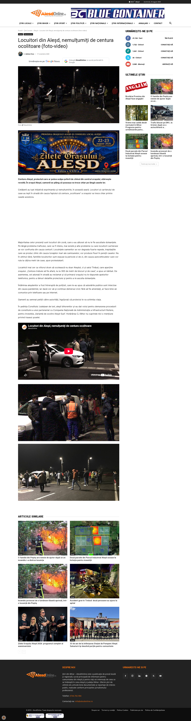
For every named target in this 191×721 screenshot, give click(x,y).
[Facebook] (41, 508)
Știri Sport (59, 23)
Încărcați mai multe (148, 164)
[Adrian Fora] (20, 54)
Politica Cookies (122, 710)
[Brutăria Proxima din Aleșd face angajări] (137, 86)
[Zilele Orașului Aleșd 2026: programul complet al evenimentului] (42, 624)
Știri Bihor (42, 23)
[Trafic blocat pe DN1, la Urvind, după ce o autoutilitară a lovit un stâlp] (162, 112)
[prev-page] (19, 651)
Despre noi (96, 710)
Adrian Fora (30, 54)
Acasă (20, 30)
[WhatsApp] (58, 508)
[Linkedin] (64, 508)
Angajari (143, 23)
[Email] (70, 508)
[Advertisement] (68, 220)
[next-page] (23, 651)
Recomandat (28, 34)
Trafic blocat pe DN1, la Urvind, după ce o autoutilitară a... (161, 125)
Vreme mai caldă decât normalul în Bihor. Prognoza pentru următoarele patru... (136, 126)
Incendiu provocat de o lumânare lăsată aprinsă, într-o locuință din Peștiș (161, 154)
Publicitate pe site (136, 710)
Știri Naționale (98, 23)
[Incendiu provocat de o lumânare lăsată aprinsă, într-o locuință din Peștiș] (42, 581)
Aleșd (36, 30)
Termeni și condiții (108, 710)
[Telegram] (52, 508)
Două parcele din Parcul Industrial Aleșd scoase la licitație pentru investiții (136, 154)
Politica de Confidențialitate (155, 710)
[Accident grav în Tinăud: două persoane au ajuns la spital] (94, 581)
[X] (47, 508)
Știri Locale (25, 23)
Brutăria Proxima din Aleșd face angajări (135, 97)
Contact (158, 23)
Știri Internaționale (122, 23)
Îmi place (169, 38)
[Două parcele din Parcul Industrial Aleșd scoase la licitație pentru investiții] (94, 538)
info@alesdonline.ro (84, 701)
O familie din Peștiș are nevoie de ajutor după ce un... (161, 98)
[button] (170, 23)
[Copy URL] (76, 508)
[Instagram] (132, 675)
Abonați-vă (167, 64)
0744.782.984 (75, 696)
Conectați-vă (167, 44)
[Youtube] (160, 676)
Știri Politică (77, 23)
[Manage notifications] (4, 718)
